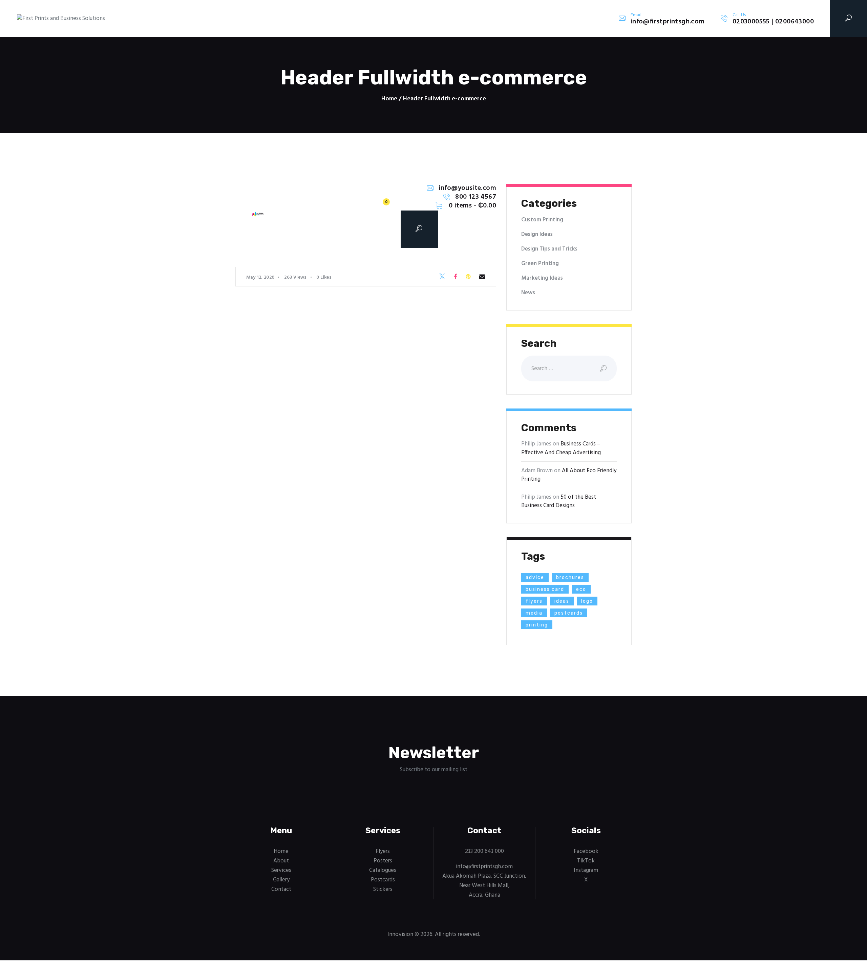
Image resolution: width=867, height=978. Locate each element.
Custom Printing (542, 219)
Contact (281, 889)
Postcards (383, 879)
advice (535, 577)
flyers (534, 601)
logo (587, 601)
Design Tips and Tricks (549, 249)
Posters (383, 860)
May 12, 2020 (260, 277)
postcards (568, 613)
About (281, 860)
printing (537, 625)
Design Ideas (537, 234)
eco (581, 589)
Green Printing (540, 263)
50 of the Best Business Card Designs (558, 502)
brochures (570, 577)
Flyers (383, 851)
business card (545, 589)
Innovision (400, 934)
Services (281, 870)
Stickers (383, 889)
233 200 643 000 (484, 851)
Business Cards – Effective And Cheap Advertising (561, 448)
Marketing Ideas (542, 278)
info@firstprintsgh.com (484, 866)
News (528, 292)
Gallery (281, 879)
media (534, 613)
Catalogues (382, 870)
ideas (561, 601)
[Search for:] (568, 368)
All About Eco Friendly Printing (568, 475)
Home (389, 99)
